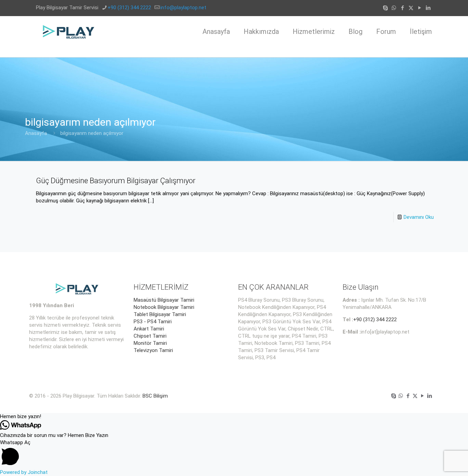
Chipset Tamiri (150, 336)
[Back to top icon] (435, 462)
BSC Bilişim (155, 396)
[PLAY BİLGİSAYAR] (69, 31)
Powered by (24, 472)
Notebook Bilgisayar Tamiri (164, 307)
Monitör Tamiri (150, 343)
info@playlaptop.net (183, 7)
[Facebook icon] (402, 8)
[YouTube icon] (419, 8)
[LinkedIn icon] (428, 8)
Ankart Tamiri (149, 329)
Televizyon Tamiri (153, 350)
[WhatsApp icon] (393, 8)
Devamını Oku (419, 217)
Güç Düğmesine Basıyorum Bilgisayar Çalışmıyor (115, 180)
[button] (234, 416)
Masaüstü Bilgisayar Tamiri (164, 300)
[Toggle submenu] (314, 52)
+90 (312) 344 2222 (129, 7)
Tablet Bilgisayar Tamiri (160, 314)
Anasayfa (36, 133)
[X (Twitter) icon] (411, 8)
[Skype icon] (385, 8)
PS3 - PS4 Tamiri (153, 321)
